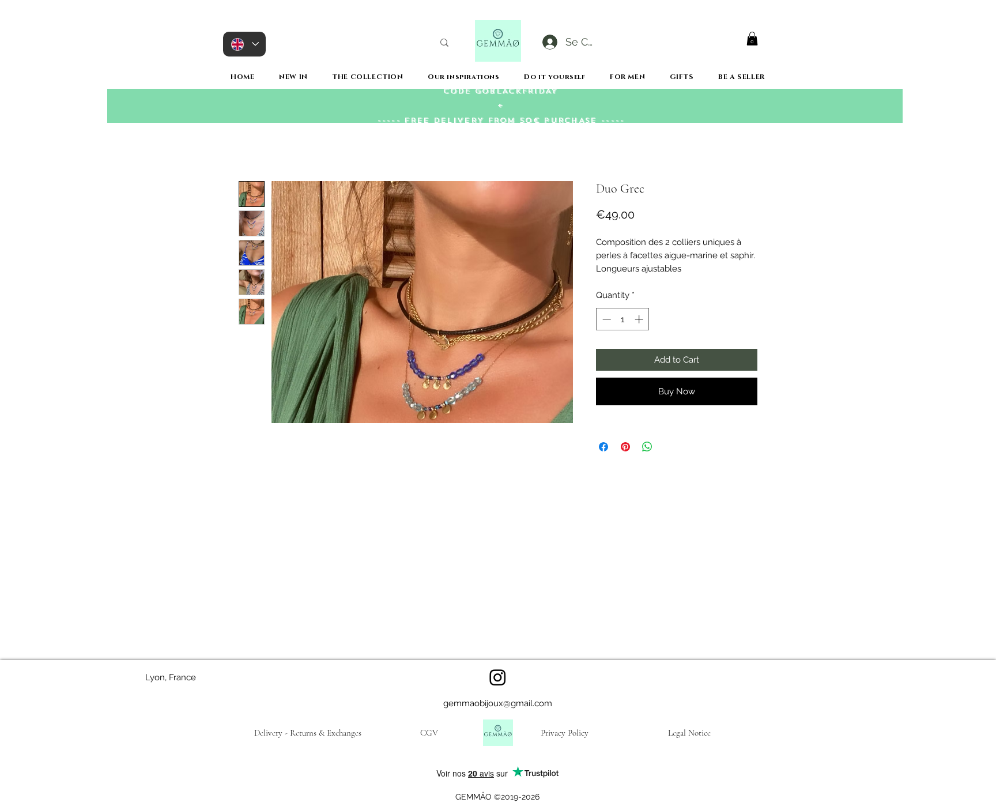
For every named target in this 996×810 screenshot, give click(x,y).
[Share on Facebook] (603, 447)
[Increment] (640, 319)
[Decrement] (605, 319)
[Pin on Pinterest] (625, 447)
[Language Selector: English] (244, 44)
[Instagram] (497, 677)
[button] (752, 39)
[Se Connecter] (548, 42)
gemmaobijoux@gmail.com (497, 703)
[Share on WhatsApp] (647, 447)
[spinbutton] (622, 319)
